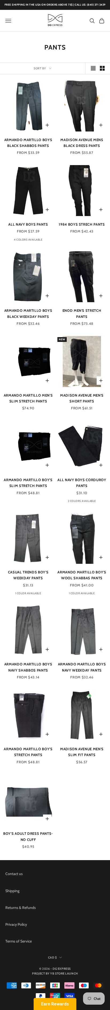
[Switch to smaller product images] (102, 68)
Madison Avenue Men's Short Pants (82, 398)
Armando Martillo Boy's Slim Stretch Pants (28, 483)
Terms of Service (18, 941)
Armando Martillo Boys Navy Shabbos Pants (28, 667)
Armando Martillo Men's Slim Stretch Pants (28, 398)
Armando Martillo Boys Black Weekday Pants (28, 313)
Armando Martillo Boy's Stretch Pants (28, 752)
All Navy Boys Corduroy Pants (81, 483)
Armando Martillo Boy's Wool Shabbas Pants (81, 575)
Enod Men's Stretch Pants (81, 313)
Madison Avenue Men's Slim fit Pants (82, 752)
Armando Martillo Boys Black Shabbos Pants (28, 143)
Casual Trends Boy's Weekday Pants (28, 575)
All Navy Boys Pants (28, 224)
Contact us (14, 873)
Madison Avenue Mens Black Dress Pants (81, 143)
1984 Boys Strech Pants (82, 224)
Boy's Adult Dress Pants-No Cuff (28, 836)
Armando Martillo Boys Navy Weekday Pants (82, 667)
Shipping (12, 890)
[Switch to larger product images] (93, 68)
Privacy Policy (16, 924)
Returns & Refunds (20, 907)
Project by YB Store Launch (55, 973)
